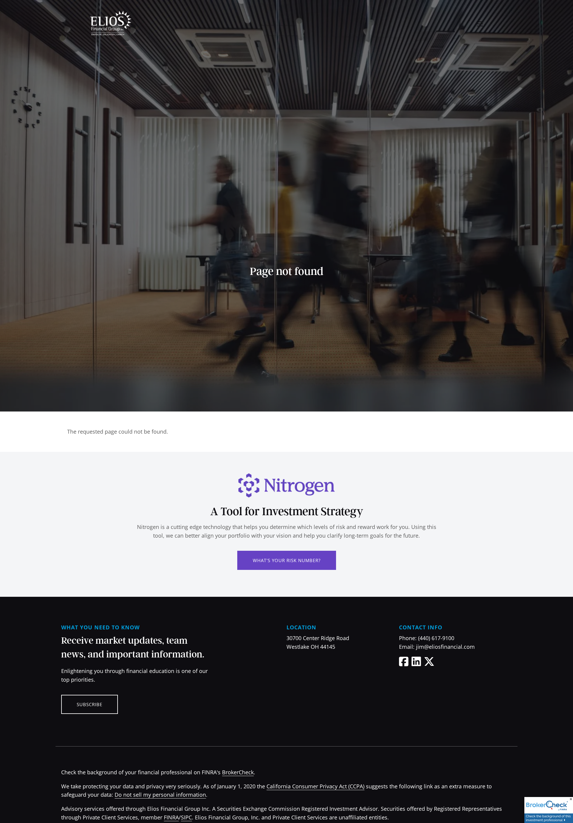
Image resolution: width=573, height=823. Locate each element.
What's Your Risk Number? (287, 560)
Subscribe (89, 704)
